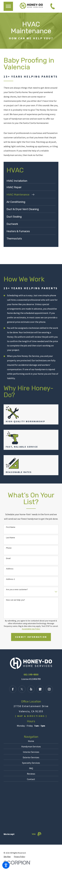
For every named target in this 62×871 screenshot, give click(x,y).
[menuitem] (31, 180)
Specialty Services (31, 762)
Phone (9, 548)
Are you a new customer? (17, 589)
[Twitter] (22, 689)
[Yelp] (31, 689)
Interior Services (31, 751)
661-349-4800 (31, 674)
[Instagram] (49, 689)
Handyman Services (31, 746)
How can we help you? (15, 600)
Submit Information (31, 636)
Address (9, 568)
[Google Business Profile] (40, 689)
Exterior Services (31, 757)
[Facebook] (12, 689)
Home (31, 741)
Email (8, 558)
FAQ (31, 768)
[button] (6, 865)
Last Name (10, 537)
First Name (10, 527)
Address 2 (10, 579)
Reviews (31, 773)
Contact (31, 779)
